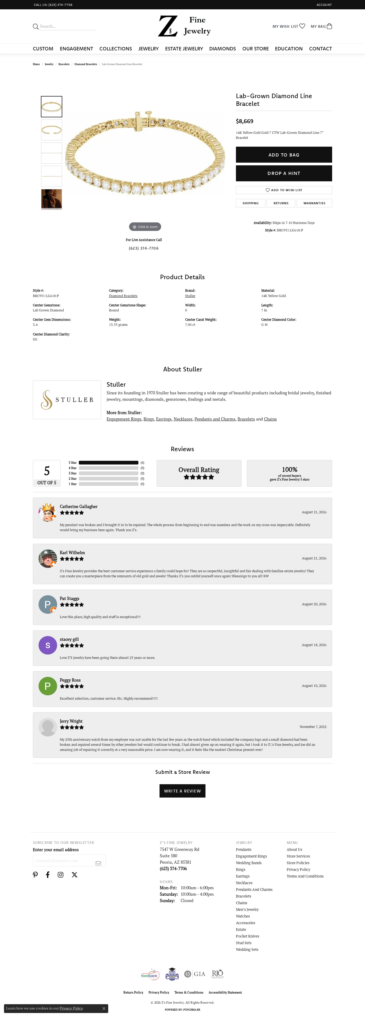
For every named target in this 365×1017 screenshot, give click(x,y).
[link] (53, 4)
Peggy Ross (70, 680)
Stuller (190, 296)
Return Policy (133, 992)
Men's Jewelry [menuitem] (247, 909)
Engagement (76, 48)
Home (36, 64)
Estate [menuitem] (241, 929)
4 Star (73, 468)
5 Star (73, 463)
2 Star (73, 479)
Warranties (314, 203)
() (142, 463)
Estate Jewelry (184, 48)
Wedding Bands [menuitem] (249, 862)
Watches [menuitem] (243, 916)
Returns (281, 203)
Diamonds (222, 48)
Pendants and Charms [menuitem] (254, 889)
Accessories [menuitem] (245, 922)
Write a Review (182, 791)
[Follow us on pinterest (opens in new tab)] (35, 875)
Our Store (255, 48)
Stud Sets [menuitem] (243, 942)
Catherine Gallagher (79, 506)
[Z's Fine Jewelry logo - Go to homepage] (182, 26)
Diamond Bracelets (86, 64)
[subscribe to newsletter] (98, 863)
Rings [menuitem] (240, 869)
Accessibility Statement (225, 992)
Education (289, 48)
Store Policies (298, 862)
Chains (270, 419)
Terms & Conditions (188, 992)
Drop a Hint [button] (283, 173)
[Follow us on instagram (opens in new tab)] (60, 875)
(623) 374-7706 (144, 248)
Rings (148, 419)
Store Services (298, 856)
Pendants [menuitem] (243, 849)
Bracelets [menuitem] (243, 896)
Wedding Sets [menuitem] (247, 949)
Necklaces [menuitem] (244, 882)
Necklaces (183, 419)
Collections (115, 48)
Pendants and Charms (215, 419)
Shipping (250, 203)
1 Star (73, 484)
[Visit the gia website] (194, 974)
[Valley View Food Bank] (150, 974)
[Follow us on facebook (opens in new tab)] (47, 875)
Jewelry (148, 48)
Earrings (164, 419)
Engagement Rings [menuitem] (251, 856)
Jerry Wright (71, 721)
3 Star (73, 473)
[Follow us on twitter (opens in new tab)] (74, 875)
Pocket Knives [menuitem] (247, 936)
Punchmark (191, 1009)
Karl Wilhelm (72, 552)
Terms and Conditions (305, 876)
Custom (43, 48)
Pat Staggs (69, 598)
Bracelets (64, 64)
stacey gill (69, 639)
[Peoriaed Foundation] (172, 974)
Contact (320, 48)
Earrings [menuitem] (243, 876)
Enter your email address (56, 849)
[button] (324, 4)
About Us (294, 849)
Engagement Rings (124, 419)
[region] (145, 153)
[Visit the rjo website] (217, 974)
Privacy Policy (298, 869)
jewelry (49, 64)
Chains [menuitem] (241, 902)
